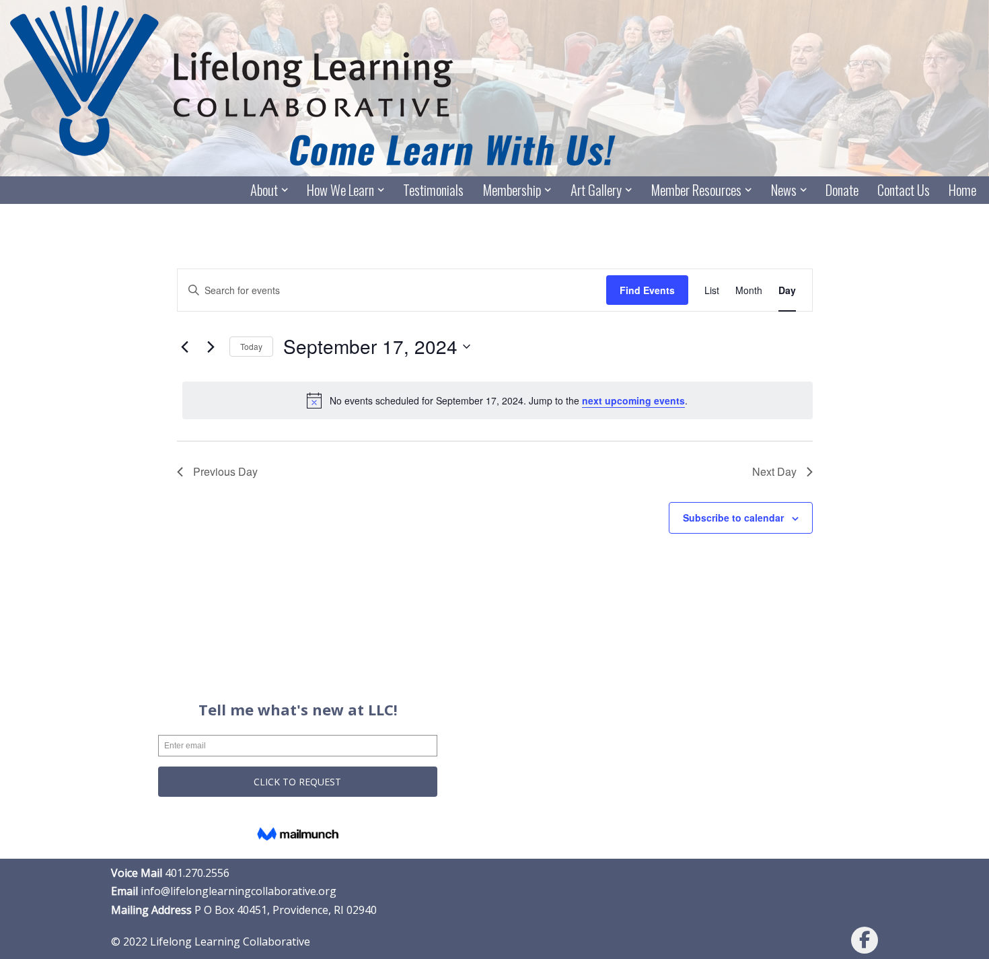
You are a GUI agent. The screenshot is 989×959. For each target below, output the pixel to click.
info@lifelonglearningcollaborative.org (238, 891)
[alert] (497, 400)
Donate (842, 190)
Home (962, 190)
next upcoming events (633, 400)
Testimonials (433, 190)
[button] (284, 189)
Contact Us (903, 190)
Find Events (647, 290)
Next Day (774, 471)
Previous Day (225, 471)
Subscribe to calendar (733, 517)
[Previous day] (185, 347)
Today (251, 346)
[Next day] (211, 347)
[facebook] (864, 940)
